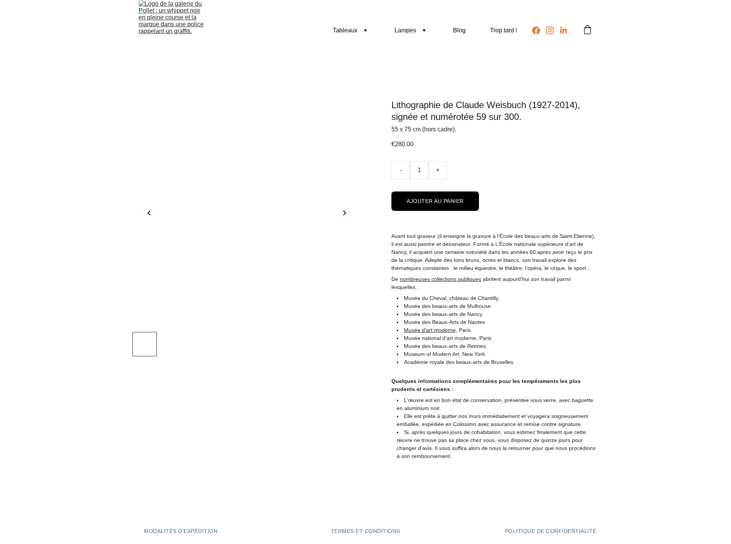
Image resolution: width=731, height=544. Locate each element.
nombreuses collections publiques (440, 279)
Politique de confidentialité (551, 531)
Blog (459, 30)
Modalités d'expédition (180, 531)
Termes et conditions (365, 531)
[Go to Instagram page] (553, 30)
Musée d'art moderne (430, 330)
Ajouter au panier (435, 201)
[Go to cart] (587, 30)
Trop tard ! (503, 30)
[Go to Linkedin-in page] (563, 30)
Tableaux (345, 30)
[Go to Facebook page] (539, 30)
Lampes (405, 30)
